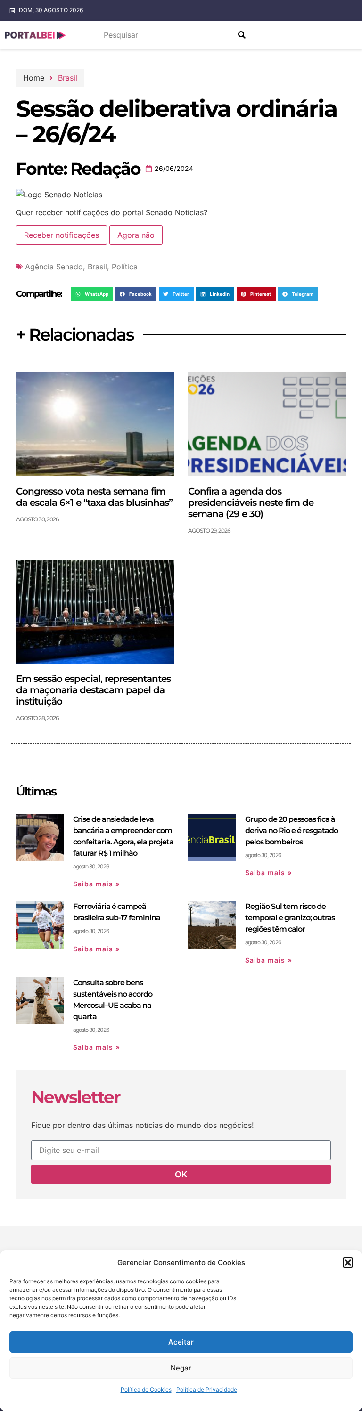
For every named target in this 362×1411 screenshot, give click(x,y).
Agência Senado (54, 266)
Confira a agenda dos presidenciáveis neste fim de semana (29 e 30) (250, 502)
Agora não (136, 235)
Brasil (67, 77)
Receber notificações (61, 235)
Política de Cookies (146, 1389)
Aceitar (181, 1342)
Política (125, 266)
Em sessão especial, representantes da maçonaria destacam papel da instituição (93, 690)
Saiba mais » (96, 884)
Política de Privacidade (206, 1389)
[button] (348, 1262)
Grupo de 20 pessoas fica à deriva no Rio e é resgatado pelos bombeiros (291, 830)
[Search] (241, 34)
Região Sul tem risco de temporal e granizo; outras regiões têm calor (290, 917)
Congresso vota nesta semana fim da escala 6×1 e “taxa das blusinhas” (94, 497)
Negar (181, 1367)
